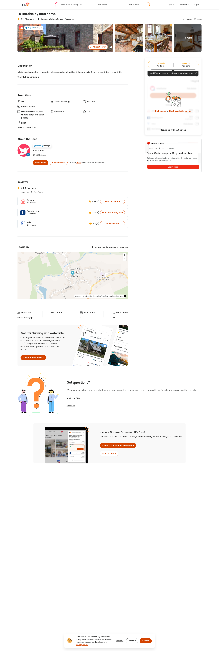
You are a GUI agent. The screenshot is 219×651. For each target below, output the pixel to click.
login (78, 162)
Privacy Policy (82, 644)
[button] (171, 4)
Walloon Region (56, 19)
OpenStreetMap (117, 296)
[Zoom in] (124, 255)
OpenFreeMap (88, 296)
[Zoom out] (124, 259)
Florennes (69, 19)
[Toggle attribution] (124, 296)
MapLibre (78, 296)
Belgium (44, 19)
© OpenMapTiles (99, 296)
